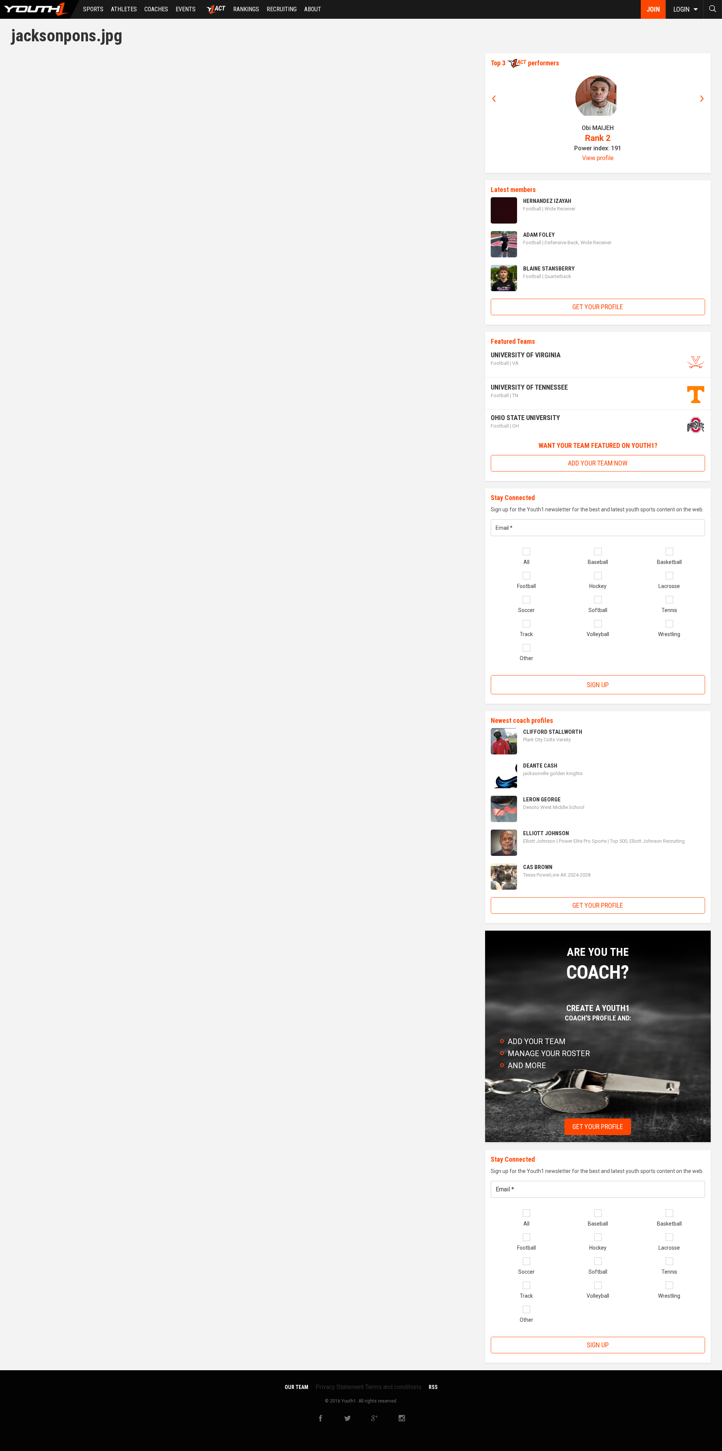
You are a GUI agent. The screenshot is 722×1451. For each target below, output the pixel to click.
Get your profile (597, 307)
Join (653, 9)
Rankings (246, 9)
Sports (93, 9)
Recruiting (282, 9)
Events (186, 9)
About (312, 9)
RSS (433, 1387)
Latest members (513, 189)
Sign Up (598, 685)
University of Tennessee (529, 387)
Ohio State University (525, 418)
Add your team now (598, 463)
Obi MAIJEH (598, 127)
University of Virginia (526, 355)
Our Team (296, 1387)
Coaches (156, 9)
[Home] (39, 9)
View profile (598, 158)
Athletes (124, 9)
